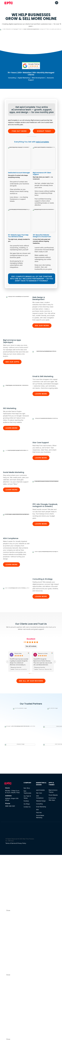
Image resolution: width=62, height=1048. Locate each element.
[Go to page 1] (29, 673)
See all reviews (31, 646)
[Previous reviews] (7, 661)
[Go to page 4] (33, 673)
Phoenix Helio (18, 653)
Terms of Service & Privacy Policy (15, 843)
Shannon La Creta (42, 653)
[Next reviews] (54, 661)
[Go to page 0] (28, 673)
